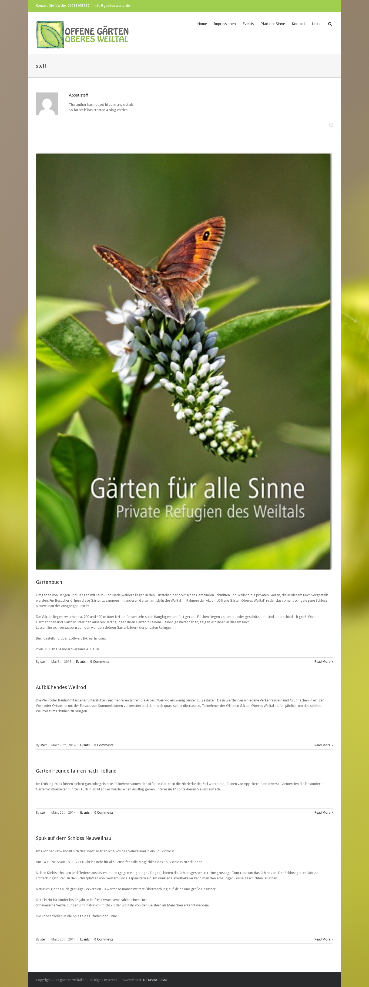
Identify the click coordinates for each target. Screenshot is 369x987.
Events (248, 24)
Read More (322, 662)
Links (316, 24)
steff (43, 662)
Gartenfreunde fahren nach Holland (76, 771)
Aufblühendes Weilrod (61, 687)
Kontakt (298, 24)
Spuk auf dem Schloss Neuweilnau (73, 838)
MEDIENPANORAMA (153, 980)
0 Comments (99, 662)
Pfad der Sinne (272, 24)
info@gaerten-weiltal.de (112, 6)
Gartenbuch (49, 582)
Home (202, 24)
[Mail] (331, 124)
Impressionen (225, 24)
